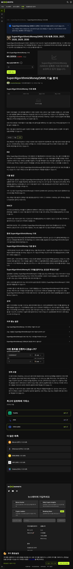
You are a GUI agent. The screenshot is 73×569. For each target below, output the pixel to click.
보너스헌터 (16, 6)
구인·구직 (30, 550)
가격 (8, 20)
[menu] (2, 16)
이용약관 (27, 566)
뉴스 (41, 530)
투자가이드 (43, 538)
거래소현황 (43, 536)
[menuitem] (2, 10)
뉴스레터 (8, 6)
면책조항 (43, 566)
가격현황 (42, 533)
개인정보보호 (35, 566)
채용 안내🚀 (30, 533)
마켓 (23, 6)
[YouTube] (13, 491)
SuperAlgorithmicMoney (18, 20)
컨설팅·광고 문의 (31, 6)
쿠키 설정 (49, 566)
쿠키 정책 (32, 559)
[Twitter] (9, 491)
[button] (38, 327)
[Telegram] (17, 491)
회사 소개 (30, 530)
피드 (2, 6)
